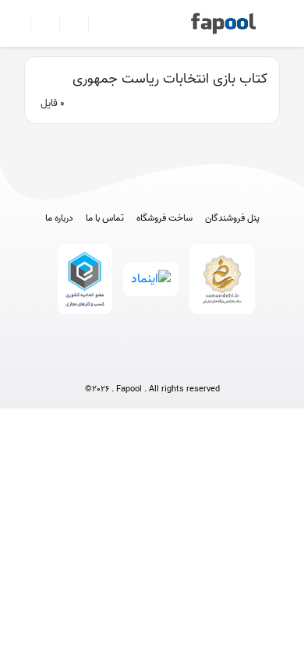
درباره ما (59, 218)
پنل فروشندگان (232, 218)
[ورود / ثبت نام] (38, 23)
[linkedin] (210, 364)
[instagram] (152, 364)
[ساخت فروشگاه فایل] (67, 23)
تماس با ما (105, 218)
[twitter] (181, 364)
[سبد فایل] (18, 23)
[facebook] (94, 364)
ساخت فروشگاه (164, 218)
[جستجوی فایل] (96, 23)
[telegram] (123, 364)
